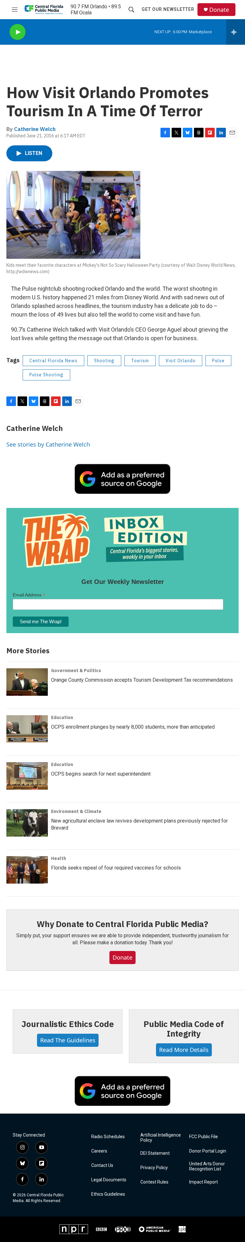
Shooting (104, 361)
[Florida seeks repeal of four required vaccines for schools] (27, 870)
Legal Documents (108, 1179)
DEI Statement (155, 1153)
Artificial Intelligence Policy (160, 1138)
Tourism (140, 361)
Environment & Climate (76, 811)
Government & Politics (76, 670)
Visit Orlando (181, 361)
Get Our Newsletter (168, 9)
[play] (17, 32)
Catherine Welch (35, 129)
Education (62, 717)
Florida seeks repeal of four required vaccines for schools (116, 868)
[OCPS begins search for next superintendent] (27, 776)
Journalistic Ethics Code (67, 1023)
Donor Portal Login (207, 1151)
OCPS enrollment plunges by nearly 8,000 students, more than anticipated (133, 727)
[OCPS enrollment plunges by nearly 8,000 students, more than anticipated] (27, 729)
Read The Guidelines (67, 1040)
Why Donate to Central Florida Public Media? (122, 923)
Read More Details (184, 1050)
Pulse (218, 361)
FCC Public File (203, 1136)
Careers (99, 1151)
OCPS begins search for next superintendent (101, 774)
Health (58, 858)
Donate (219, 9)
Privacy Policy (154, 1167)
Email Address (29, 595)
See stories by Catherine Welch (48, 444)
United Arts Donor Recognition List (207, 1166)
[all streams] (235, 32)
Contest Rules (154, 1182)
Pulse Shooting (46, 375)
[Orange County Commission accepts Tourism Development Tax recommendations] (27, 682)
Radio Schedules (108, 1136)
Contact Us (102, 1165)
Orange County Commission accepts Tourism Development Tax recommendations (142, 680)
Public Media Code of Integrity (184, 1028)
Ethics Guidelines (108, 1194)
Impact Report (203, 1182)
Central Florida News (53, 361)
